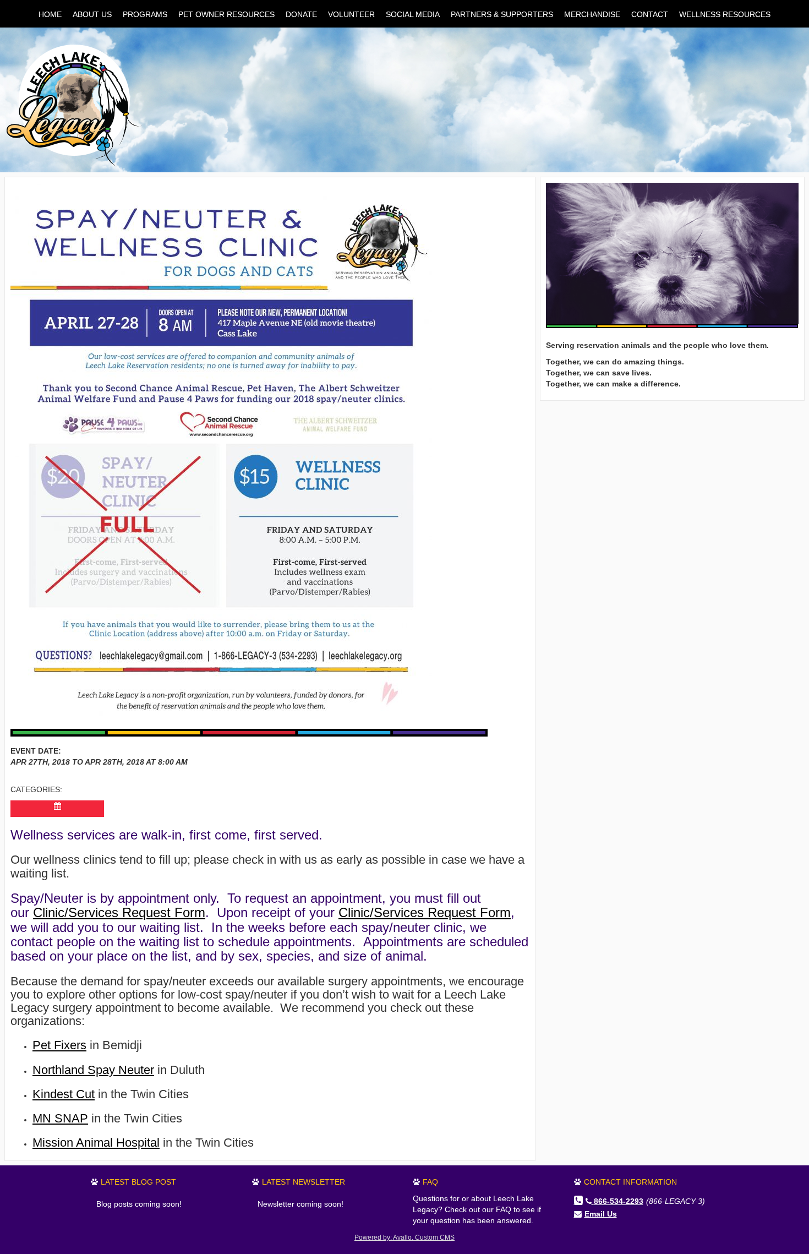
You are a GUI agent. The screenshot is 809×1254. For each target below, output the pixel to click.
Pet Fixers (59, 1045)
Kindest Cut (63, 1094)
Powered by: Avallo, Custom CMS (404, 1237)
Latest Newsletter (303, 1181)
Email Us (600, 1213)
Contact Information (630, 1181)
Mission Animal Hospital (96, 1142)
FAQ (430, 1181)
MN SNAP (60, 1118)
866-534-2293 (618, 1201)
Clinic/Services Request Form (119, 912)
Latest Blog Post (138, 1181)
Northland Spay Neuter (93, 1070)
